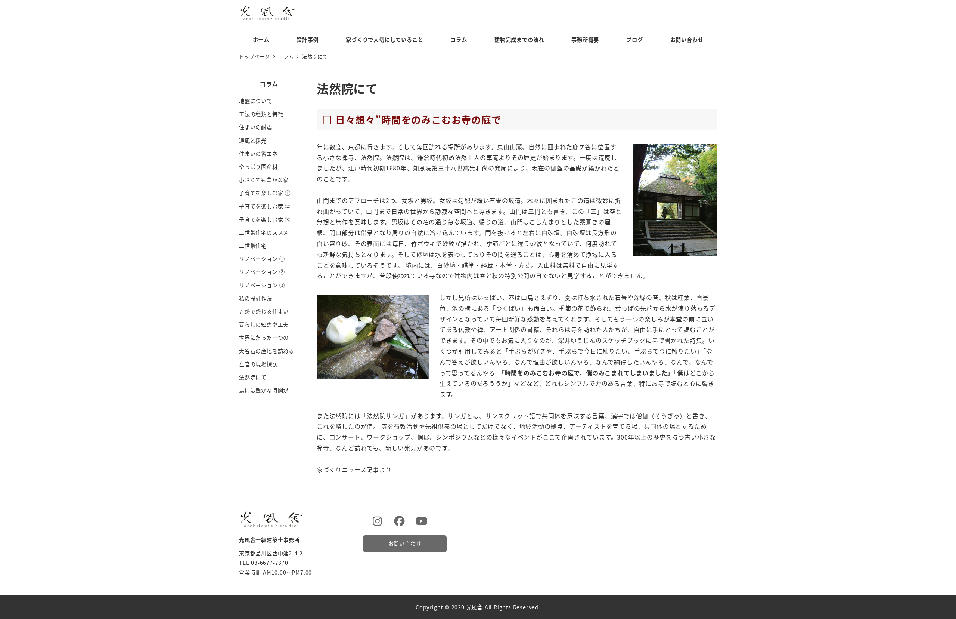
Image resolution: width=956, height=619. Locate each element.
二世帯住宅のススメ (264, 232)
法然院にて (253, 377)
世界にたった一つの (264, 337)
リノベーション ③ (262, 285)
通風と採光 (253, 140)
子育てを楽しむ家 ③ (265, 219)
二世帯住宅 (253, 245)
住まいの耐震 (255, 127)
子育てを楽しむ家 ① (265, 193)
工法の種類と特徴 (261, 114)
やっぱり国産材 (258, 166)
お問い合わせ (405, 543)
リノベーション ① (262, 258)
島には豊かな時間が (264, 390)
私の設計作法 (255, 298)
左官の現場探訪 (258, 364)
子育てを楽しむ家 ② (265, 206)
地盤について (255, 101)
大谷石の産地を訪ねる (266, 351)
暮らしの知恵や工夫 (264, 324)
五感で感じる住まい (264, 311)
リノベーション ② (262, 271)
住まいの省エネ (258, 153)
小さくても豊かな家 (263, 180)
